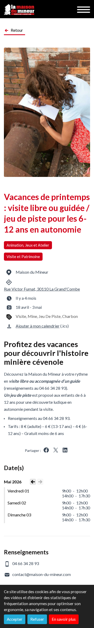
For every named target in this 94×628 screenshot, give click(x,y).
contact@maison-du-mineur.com (41, 574)
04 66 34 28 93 (25, 563)
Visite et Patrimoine (23, 256)
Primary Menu (83, 9)
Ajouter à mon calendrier (38, 325)
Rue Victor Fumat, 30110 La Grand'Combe (42, 288)
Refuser (37, 619)
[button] (46, 450)
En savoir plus (64, 619)
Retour (17, 30)
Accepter (14, 619)
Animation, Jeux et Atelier (28, 245)
